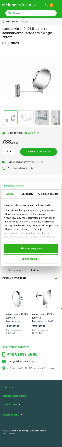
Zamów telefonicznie (20, 168)
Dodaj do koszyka (39, 151)
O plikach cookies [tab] (48, 193)
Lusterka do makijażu (17, 21)
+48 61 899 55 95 (22, 354)
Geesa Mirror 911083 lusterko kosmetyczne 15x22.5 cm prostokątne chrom (43, 321)
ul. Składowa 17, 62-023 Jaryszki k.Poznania (30, 368)
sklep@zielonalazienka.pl (20, 361)
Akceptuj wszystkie (31, 248)
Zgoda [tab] (10, 193)
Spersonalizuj (29, 258)
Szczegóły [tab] (27, 193)
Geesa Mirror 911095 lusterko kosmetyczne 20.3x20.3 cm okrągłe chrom (17, 321)
